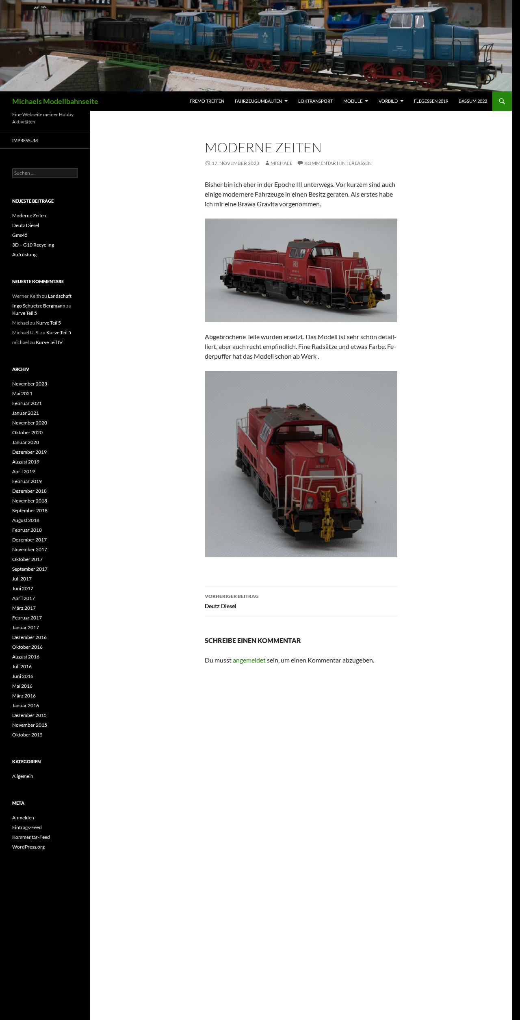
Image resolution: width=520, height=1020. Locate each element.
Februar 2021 (27, 403)
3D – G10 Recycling (33, 245)
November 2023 (29, 384)
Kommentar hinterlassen (338, 163)
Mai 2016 (22, 686)
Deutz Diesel (232, 601)
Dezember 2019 (29, 452)
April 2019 (23, 471)
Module (352, 101)
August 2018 (25, 520)
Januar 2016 (25, 705)
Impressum (25, 140)
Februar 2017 (27, 618)
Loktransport (315, 101)
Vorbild (388, 101)
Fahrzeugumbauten (258, 101)
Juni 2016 (22, 676)
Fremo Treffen (207, 101)
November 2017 (29, 549)
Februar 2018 (27, 530)
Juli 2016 (22, 666)
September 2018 (30, 510)
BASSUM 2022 (473, 101)
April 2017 (23, 598)
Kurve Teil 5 (24, 313)
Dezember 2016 (29, 637)
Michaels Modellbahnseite (55, 101)
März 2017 (24, 608)
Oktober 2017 (27, 559)
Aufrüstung (24, 254)
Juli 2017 (22, 579)
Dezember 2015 (29, 715)
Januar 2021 (25, 413)
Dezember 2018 (29, 491)
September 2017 (30, 569)
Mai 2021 (22, 393)
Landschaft (60, 296)
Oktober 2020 (27, 432)
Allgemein (22, 776)
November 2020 (29, 423)
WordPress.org (28, 847)
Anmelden (23, 817)
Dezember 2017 (29, 540)
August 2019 (25, 462)
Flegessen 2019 (431, 101)
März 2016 (24, 696)
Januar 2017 (25, 627)
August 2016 (25, 657)
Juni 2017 (22, 588)
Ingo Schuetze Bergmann (38, 306)
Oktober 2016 (27, 647)
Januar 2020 (25, 442)
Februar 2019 (27, 481)
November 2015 (29, 725)
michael (281, 163)
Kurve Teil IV (49, 342)
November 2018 (29, 501)
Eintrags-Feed (27, 827)
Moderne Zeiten (29, 215)
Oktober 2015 (27, 735)
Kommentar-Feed (31, 837)
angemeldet (249, 660)
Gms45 (20, 235)
